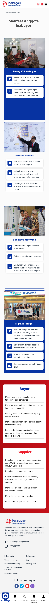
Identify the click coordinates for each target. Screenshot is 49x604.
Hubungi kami (30, 564)
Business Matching (12, 564)
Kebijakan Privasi (11, 573)
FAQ (27, 560)
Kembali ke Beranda (13, 12)
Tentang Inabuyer (11, 560)
